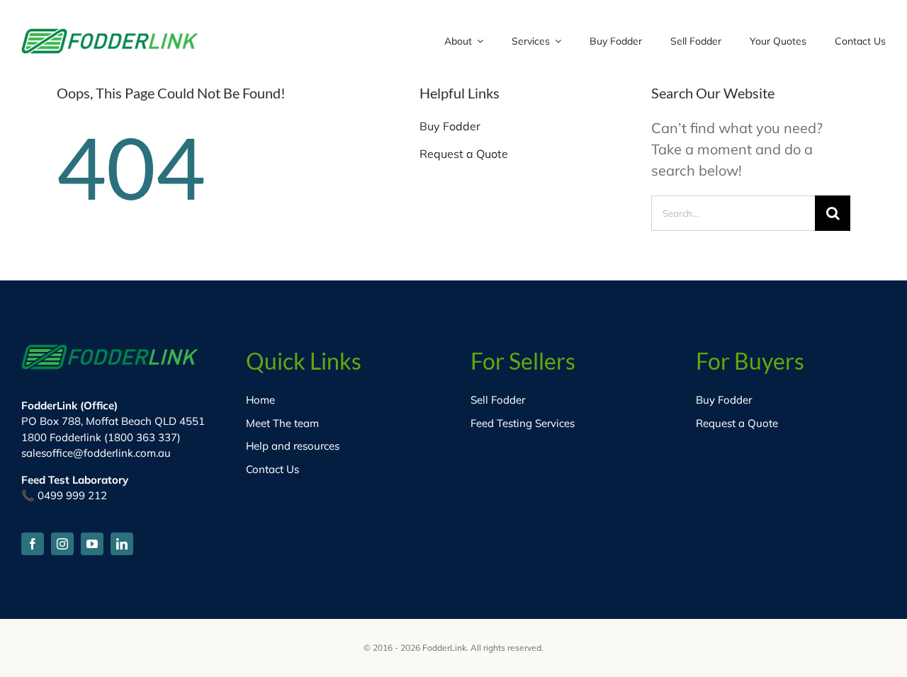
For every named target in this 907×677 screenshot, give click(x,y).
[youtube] (92, 544)
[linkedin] (122, 544)
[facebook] (32, 544)
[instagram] (62, 544)
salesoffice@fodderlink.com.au (96, 453)
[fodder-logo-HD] (109, 35)
